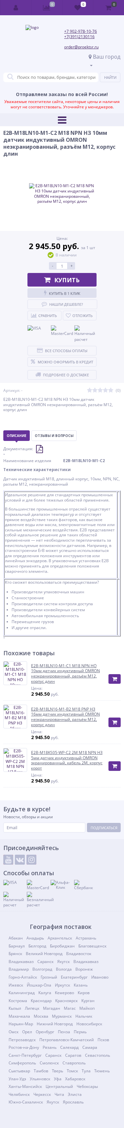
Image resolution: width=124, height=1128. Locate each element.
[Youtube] (8, 860)
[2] (95, 390)
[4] (105, 390)
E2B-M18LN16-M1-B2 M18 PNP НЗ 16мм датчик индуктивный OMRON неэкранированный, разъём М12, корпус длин (65, 717)
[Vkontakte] (20, 860)
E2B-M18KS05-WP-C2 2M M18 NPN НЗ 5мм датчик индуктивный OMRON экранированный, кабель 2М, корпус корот (67, 760)
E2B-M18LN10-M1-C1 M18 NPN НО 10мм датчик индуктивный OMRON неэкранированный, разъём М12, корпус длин (65, 673)
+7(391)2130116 (79, 36)
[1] (89, 390)
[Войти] (15, 7)
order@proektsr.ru (81, 47)
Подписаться (104, 827)
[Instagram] (31, 860)
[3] (100, 390)
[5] (110, 390)
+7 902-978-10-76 (80, 31)
